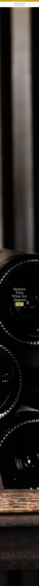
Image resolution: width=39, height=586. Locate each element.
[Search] (28, 4)
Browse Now (19, 304)
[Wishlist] (33, 4)
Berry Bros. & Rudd (19, 3)
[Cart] (35, 4)
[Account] (31, 4)
